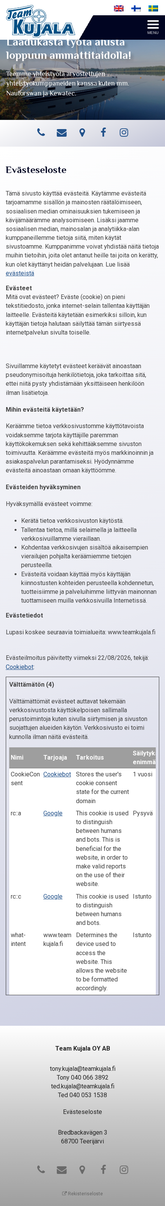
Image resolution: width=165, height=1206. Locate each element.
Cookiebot (19, 667)
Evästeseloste (82, 1111)
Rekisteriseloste (85, 1193)
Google (53, 813)
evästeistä (20, 273)
